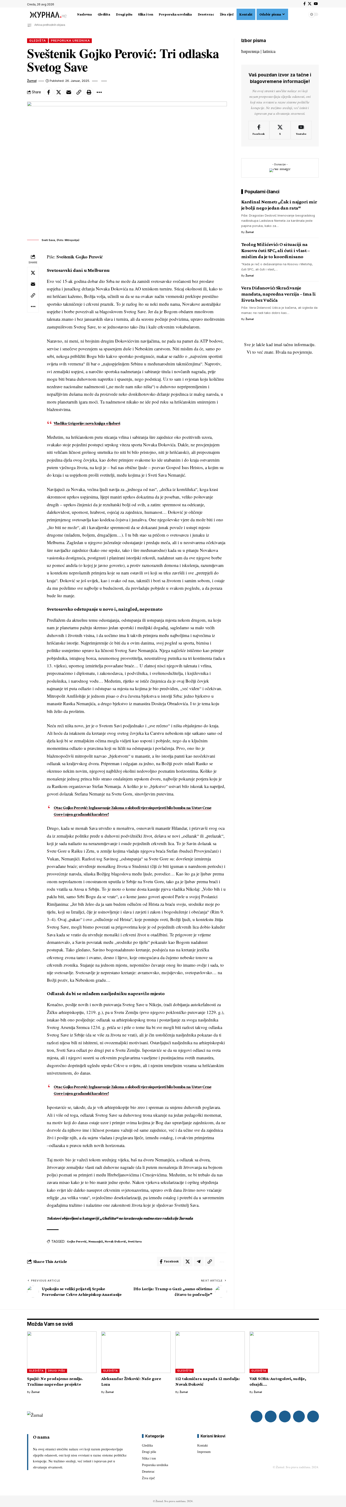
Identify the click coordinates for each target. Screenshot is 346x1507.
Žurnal (31, 81)
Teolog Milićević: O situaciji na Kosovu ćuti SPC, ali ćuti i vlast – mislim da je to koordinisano (275, 250)
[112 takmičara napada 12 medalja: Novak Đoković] (210, 1352)
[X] (310, 4)
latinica (269, 51)
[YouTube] (316, 4)
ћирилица (250, 51)
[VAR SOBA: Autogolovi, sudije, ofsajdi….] (284, 1352)
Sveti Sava (135, 1241)
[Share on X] (58, 92)
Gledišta (37, 40)
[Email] (68, 92)
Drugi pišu (56, 1370)
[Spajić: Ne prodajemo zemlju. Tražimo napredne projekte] (62, 1352)
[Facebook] (304, 4)
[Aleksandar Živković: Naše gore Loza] (136, 1352)
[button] (291, 14)
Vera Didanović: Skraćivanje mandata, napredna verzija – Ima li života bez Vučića (278, 294)
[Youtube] (301, 130)
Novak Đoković (115, 1241)
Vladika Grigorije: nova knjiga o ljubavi (87, 423)
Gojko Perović (76, 1241)
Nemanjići (95, 1241)
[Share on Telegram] (199, 1261)
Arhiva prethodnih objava (49, 25)
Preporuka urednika (70, 40)
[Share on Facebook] (48, 92)
